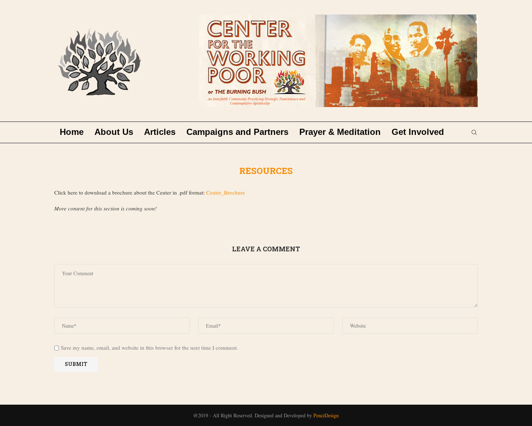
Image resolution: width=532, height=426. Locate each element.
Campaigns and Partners (237, 132)
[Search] (474, 132)
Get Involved (418, 132)
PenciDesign (326, 415)
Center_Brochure (225, 192)
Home (72, 132)
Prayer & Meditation (340, 132)
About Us (113, 132)
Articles (160, 132)
